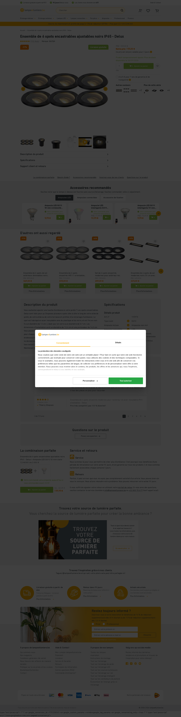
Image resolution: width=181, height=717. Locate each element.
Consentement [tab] (62, 343)
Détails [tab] (118, 342)
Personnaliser (89, 381)
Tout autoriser (126, 381)
